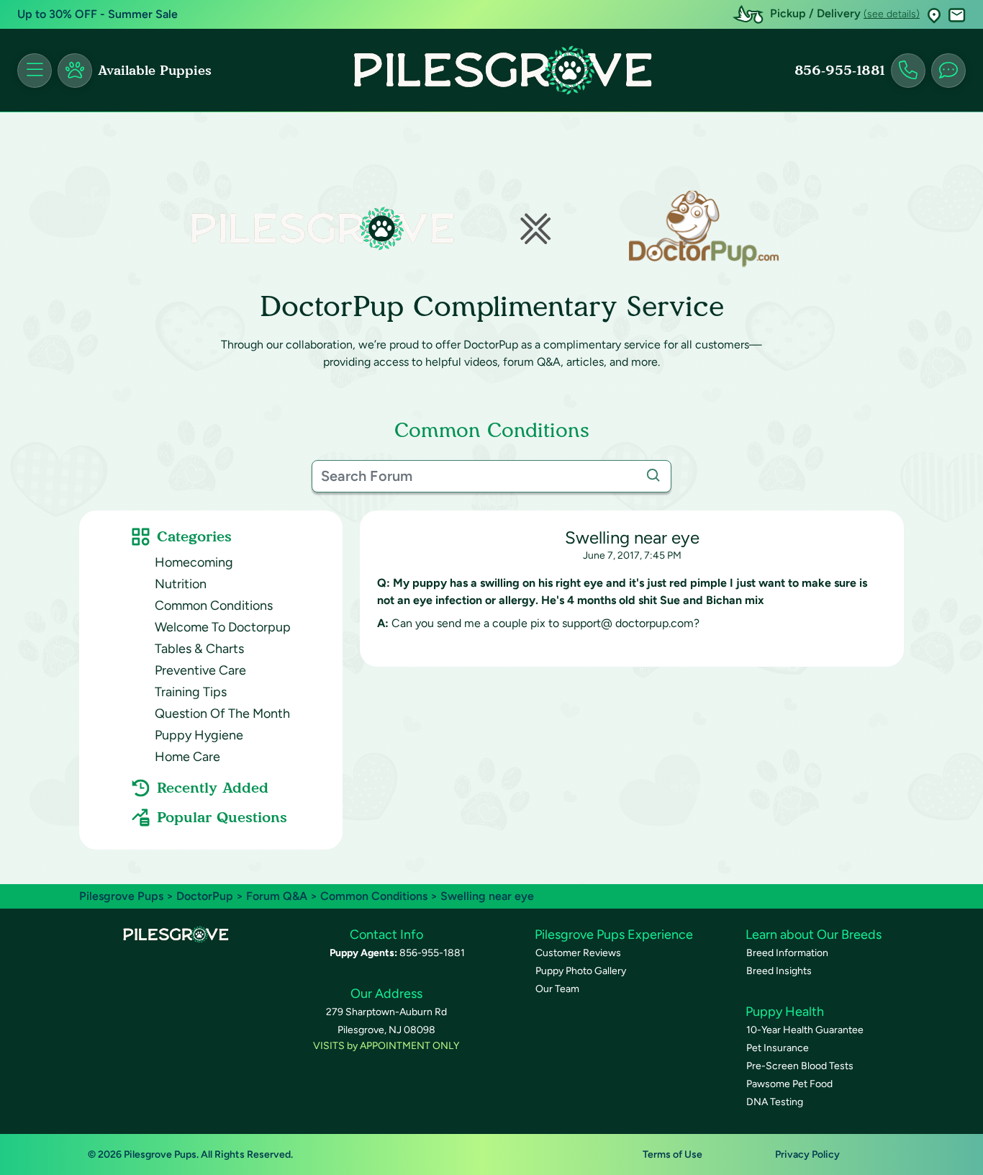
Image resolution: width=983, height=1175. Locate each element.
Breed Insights (779, 971)
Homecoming (194, 562)
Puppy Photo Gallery (580, 971)
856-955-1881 (839, 70)
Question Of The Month (222, 713)
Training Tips (191, 692)
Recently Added (212, 787)
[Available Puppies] (75, 70)
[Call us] (908, 70)
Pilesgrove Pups (121, 896)
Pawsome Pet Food (789, 1084)
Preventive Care (200, 670)
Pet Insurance (777, 1048)
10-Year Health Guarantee (805, 1030)
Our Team (557, 989)
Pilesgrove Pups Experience (614, 934)
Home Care (187, 757)
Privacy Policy (807, 1154)
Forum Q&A (276, 896)
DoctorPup (204, 896)
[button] (934, 15)
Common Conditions (214, 605)
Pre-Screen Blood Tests (799, 1066)
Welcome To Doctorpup (223, 627)
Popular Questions (222, 817)
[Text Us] (948, 70)
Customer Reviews (578, 953)
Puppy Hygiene (199, 735)
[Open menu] (34, 70)
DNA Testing (774, 1102)
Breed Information (787, 953)
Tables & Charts (199, 649)
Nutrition (181, 584)
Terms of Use (672, 1154)
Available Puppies (155, 70)
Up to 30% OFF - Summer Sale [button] (97, 14)
